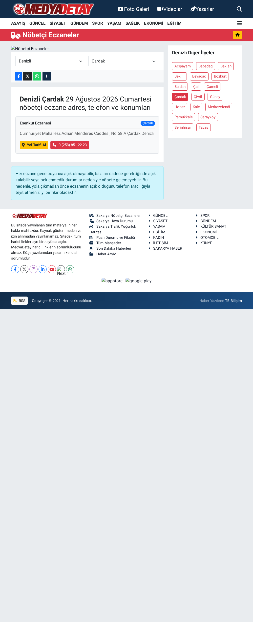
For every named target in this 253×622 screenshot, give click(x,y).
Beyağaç (199, 76)
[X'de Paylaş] (27, 76)
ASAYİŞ (18, 23)
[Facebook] (15, 269)
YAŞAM (114, 23)
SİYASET (58, 23)
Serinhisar (182, 127)
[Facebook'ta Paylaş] (18, 76)
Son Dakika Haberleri (113, 248)
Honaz (179, 107)
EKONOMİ (153, 23)
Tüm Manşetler (108, 243)
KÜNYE (206, 243)
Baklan (226, 66)
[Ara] (239, 8)
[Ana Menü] (239, 23)
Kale (196, 107)
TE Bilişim (233, 301)
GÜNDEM (79, 23)
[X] (24, 269)
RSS (21, 301)
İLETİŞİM (160, 243)
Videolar (172, 9)
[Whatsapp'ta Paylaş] (37, 76)
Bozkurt (220, 76)
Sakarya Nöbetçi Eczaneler (118, 215)
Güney (215, 97)
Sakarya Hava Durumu (114, 221)
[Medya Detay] (53, 9)
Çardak (180, 97)
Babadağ (205, 66)
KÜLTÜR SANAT (213, 226)
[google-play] (139, 280)
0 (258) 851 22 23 (73, 145)
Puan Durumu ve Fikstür (115, 237)
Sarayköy (207, 117)
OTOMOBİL (209, 237)
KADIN (158, 237)
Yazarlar (205, 9)
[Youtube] (52, 269)
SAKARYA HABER (167, 248)
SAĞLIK (133, 23)
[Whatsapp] (70, 269)
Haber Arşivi (106, 254)
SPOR (97, 23)
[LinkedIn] (43, 269)
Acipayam (182, 66)
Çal (196, 86)
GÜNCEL (37, 23)
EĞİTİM (174, 23)
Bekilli (179, 76)
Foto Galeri (136, 9)
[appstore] (113, 280)
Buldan (180, 86)
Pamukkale (183, 117)
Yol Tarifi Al (36, 145)
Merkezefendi (219, 107)
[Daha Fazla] (46, 76)
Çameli (212, 86)
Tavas (203, 127)
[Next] (61, 269)
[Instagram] (33, 269)
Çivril (198, 97)
